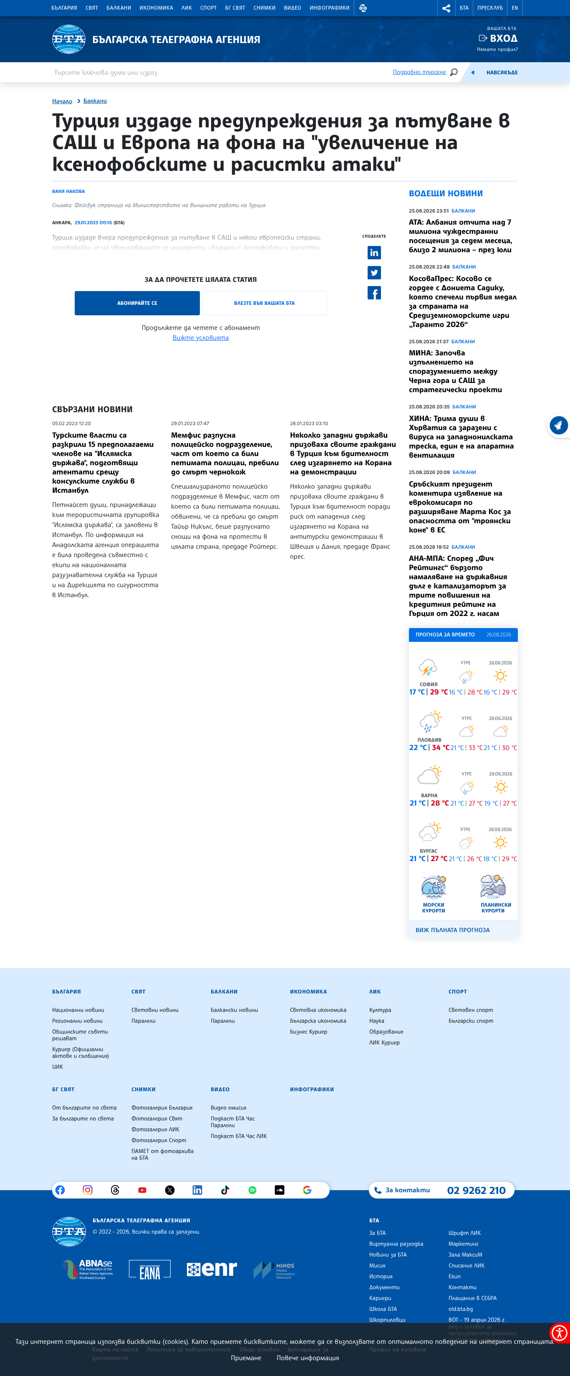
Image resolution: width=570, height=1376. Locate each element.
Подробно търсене (419, 72)
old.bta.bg (461, 1309)
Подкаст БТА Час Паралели (233, 1122)
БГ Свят (235, 8)
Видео (293, 8)
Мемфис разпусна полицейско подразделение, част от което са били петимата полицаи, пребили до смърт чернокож (225, 453)
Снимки (265, 8)
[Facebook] (63, 1190)
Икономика (157, 8)
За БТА (377, 1233)
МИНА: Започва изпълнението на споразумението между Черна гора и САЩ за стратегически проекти (455, 371)
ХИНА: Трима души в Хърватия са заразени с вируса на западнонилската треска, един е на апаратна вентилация (461, 437)
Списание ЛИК (466, 1265)
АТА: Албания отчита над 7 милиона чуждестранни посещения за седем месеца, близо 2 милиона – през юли (460, 236)
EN (515, 8)
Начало (62, 101)
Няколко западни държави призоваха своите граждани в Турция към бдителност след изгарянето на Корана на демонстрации (343, 453)
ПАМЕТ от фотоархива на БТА (162, 1154)
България (64, 8)
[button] (363, 8)
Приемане (246, 1357)
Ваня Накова (68, 191)
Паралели (143, 1021)
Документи (384, 1287)
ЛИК (187, 8)
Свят (92, 8)
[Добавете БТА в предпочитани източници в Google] (310, 1190)
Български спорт (471, 1021)
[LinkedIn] (200, 1190)
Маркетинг (463, 1244)
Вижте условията (201, 337)
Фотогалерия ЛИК (155, 1129)
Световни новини (155, 1010)
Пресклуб (490, 8)
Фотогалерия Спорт (158, 1140)
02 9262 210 (476, 1190)
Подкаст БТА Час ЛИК (239, 1136)
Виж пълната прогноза (453, 930)
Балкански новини (234, 1010)
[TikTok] (228, 1190)
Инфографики (330, 8)
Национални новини (78, 1010)
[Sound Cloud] (283, 1190)
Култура (380, 1010)
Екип (455, 1276)
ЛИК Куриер (384, 1042)
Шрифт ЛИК (465, 1233)
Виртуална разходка (396, 1244)
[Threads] (118, 1190)
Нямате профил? (497, 49)
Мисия (377, 1265)
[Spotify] (256, 1190)
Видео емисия (229, 1108)
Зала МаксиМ (465, 1255)
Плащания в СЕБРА (473, 1298)
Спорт (208, 8)
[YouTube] (145, 1190)
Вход (504, 38)
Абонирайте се (137, 303)
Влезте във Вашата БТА (264, 303)
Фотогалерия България (162, 1108)
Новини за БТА (388, 1255)
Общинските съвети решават (80, 1035)
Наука (376, 1021)
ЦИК (57, 1067)
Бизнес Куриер (309, 1032)
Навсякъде (502, 72)
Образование (386, 1032)
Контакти (463, 1287)
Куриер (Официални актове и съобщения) (80, 1052)
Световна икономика (318, 1010)
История (381, 1276)
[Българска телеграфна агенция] (69, 1232)
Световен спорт (471, 1010)
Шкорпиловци (387, 1320)
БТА (464, 8)
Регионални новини (77, 1021)
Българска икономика (318, 1021)
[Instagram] (91, 1190)
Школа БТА (383, 1309)
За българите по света (83, 1118)
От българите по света (84, 1108)
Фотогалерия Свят (156, 1118)
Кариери (380, 1298)
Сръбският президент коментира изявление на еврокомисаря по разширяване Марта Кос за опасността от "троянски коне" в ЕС (460, 507)
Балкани (118, 8)
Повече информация (308, 1357)
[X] (173, 1190)
